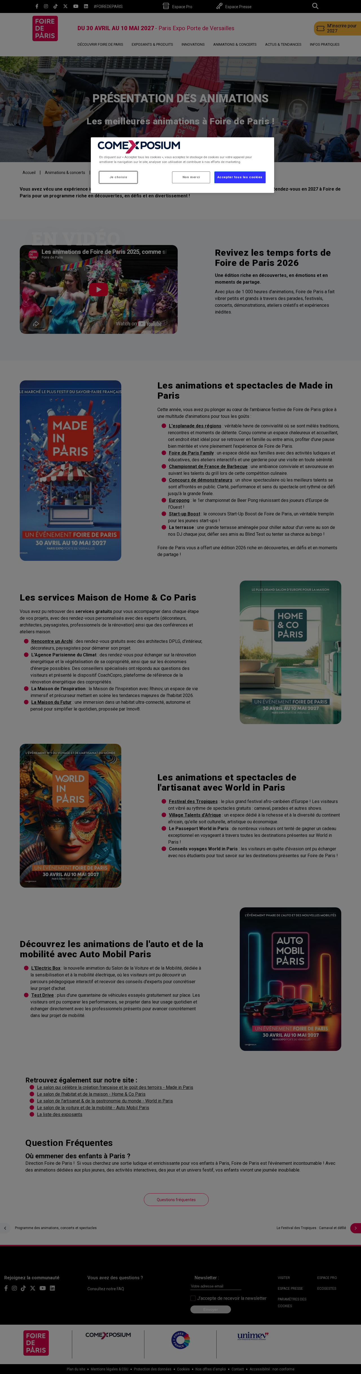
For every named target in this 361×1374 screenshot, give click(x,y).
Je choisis (118, 177)
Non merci (191, 177)
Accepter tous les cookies (240, 177)
